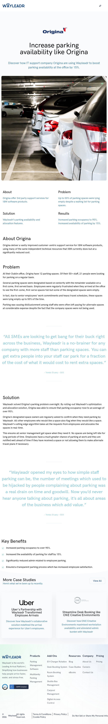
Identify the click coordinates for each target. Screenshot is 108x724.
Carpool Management (53, 692)
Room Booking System (54, 674)
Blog (71, 661)
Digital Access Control (53, 701)
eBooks (72, 672)
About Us (87, 661)
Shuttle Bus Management (53, 683)
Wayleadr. (13, 715)
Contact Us (88, 672)
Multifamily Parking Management (36, 678)
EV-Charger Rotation (57, 661)
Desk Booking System (57, 667)
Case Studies (75, 667)
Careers (86, 667)
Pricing (99, 661)
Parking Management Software (36, 665)
